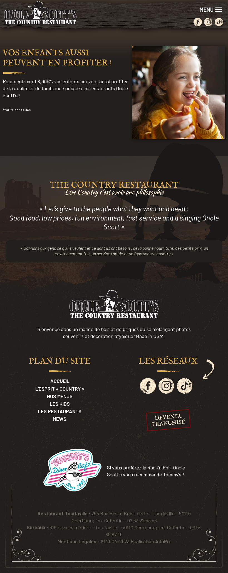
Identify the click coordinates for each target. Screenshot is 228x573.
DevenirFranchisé (168, 420)
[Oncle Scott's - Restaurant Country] (40, 13)
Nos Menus (60, 396)
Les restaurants (59, 411)
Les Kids (60, 404)
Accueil (60, 381)
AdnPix (163, 541)
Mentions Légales (77, 541)
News (59, 419)
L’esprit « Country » (59, 389)
